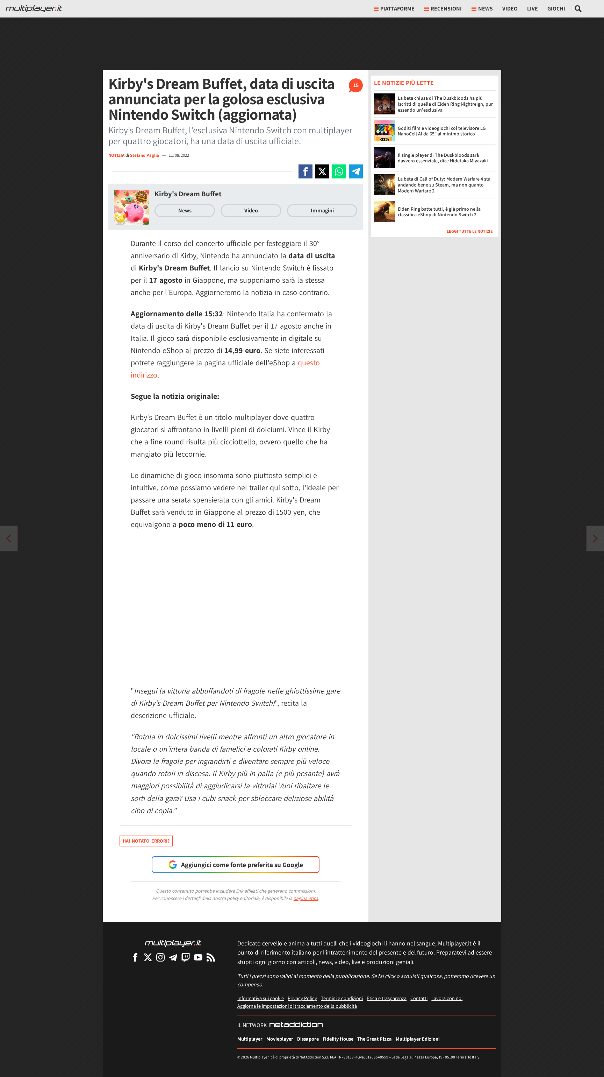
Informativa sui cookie (260, 998)
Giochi (556, 8)
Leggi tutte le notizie (470, 231)
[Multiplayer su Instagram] (160, 957)
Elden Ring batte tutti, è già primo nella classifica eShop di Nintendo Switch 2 (439, 212)
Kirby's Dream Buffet (188, 193)
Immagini (322, 210)
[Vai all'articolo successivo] (8, 538)
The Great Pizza (374, 1038)
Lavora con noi (446, 998)
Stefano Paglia (145, 155)
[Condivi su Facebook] (305, 171)
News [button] (485, 8)
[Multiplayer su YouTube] (198, 957)
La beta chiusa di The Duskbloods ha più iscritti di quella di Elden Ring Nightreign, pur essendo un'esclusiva (445, 104)
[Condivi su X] (322, 171)
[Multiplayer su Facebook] (135, 957)
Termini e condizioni (342, 998)
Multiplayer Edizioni (418, 1038)
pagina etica (305, 898)
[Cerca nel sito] (578, 8)
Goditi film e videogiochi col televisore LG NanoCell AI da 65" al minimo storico (442, 131)
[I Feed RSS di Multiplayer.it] (211, 957)
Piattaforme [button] (397, 8)
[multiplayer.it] (173, 942)
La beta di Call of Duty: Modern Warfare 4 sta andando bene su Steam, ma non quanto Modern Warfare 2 (444, 185)
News (185, 210)
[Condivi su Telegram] (356, 171)
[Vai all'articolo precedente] (595, 538)
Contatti (418, 998)
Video (510, 8)
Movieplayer (279, 1038)
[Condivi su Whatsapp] (339, 171)
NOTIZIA (116, 155)
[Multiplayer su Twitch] (185, 957)
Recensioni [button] (446, 8)
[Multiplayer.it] (34, 8)
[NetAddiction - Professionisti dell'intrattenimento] (296, 1025)
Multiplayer (250, 1038)
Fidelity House (338, 1038)
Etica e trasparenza (387, 998)
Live (532, 8)
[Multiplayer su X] (148, 957)
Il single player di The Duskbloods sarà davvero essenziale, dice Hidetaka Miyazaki (443, 158)
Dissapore (308, 1038)
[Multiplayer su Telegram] (173, 957)
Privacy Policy (302, 998)
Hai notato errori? (146, 841)
